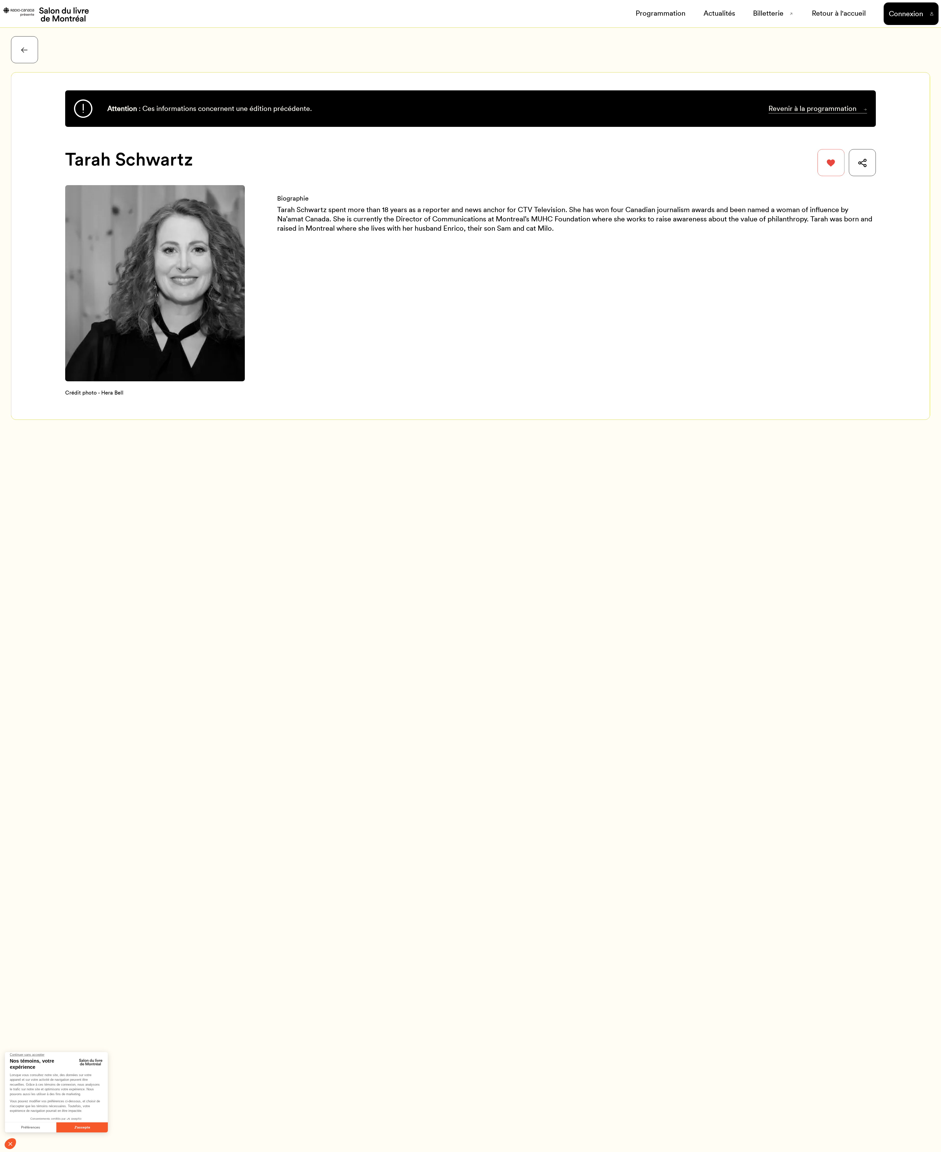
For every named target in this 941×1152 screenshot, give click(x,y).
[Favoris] (830, 162)
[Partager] (862, 162)
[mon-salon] (45, 14)
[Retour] (24, 49)
